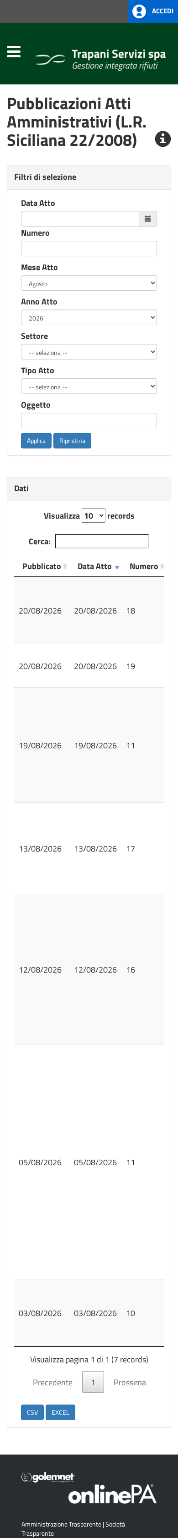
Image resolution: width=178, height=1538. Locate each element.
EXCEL (60, 1412)
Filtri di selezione (45, 177)
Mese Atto (39, 267)
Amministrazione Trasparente (61, 1524)
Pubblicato (41, 565)
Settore (34, 336)
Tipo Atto (37, 370)
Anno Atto (39, 301)
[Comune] (100, 58)
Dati (21, 488)
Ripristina (72, 440)
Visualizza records (89, 515)
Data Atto (38, 203)
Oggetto (36, 404)
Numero (35, 232)
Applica (36, 440)
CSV (32, 1412)
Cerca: (40, 541)
